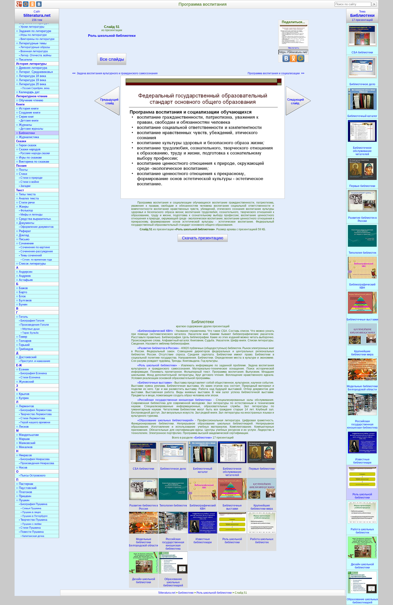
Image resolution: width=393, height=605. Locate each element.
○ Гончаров (23, 340)
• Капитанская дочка (32, 536)
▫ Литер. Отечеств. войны (35, 55)
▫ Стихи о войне (29, 181)
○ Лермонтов (25, 406)
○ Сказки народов (28, 149)
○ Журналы (24, 124)
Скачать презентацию (202, 238)
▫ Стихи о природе (31, 177)
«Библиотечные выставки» (154, 382)
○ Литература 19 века (31, 80)
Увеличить (293, 48)
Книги (20, 104)
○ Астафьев (24, 280)
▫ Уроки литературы (31, 26)
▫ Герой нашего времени (34, 422)
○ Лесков (22, 426)
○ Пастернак (24, 484)
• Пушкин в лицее (31, 512)
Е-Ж (19, 365)
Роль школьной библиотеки (112, 35)
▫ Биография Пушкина (33, 504)
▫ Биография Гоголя (31, 320)
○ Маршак (23, 439)
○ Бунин (21, 304)
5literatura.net (166, 592)
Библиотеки (186, 592)
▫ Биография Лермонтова (35, 410)
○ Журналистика (27, 137)
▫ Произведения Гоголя (34, 324)
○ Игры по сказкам (29, 157)
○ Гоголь (22, 316)
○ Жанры (22, 206)
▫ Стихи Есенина (29, 377)
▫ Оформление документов (36, 226)
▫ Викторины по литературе (37, 39)
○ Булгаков (24, 300)
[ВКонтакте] (39, 4)
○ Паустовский (26, 488)
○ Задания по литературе (33, 31)
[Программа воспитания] (203, 137)
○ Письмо (22, 239)
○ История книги (27, 108)
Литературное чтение (31, 96)
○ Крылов (22, 394)
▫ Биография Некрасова (34, 459)
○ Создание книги (28, 112)
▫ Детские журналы (31, 128)
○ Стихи (21, 174)
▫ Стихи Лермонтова (32, 418)
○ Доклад (22, 235)
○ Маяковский (25, 443)
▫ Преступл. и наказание (34, 361)
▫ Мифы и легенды (31, 214)
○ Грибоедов (24, 349)
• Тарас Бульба (29, 332)
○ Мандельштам (27, 434)
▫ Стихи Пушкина (30, 527)
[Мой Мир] (25, 4)
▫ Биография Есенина (33, 373)
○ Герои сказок (26, 145)
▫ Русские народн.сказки (34, 153)
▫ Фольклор (26, 210)
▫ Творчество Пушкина (33, 519)
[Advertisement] (202, 43)
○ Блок (21, 296)
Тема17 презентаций (362, 16)
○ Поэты (22, 169)
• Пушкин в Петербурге (34, 516)
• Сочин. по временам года (36, 259)
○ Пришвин (23, 496)
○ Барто (21, 292)
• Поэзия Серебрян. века (35, 88)
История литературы (31, 63)
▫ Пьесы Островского (32, 475)
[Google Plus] (19, 4)
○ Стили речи (25, 202)
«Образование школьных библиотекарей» (165, 420)
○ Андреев (23, 276)
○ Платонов (24, 492)
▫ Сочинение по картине (34, 247)
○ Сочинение (25, 243)
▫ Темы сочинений (30, 255)
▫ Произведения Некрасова (36, 463)
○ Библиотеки (25, 133)
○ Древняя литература (31, 67)
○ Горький (23, 345)
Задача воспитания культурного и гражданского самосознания (115, 73)
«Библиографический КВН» (155, 330)
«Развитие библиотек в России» (158, 348)
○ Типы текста (25, 194)
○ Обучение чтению (29, 100)
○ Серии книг (25, 116)
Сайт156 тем (36, 16)
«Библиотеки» (203, 437)
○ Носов (21, 467)
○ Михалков (24, 447)
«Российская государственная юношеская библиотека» (174, 400)
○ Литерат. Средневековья (34, 72)
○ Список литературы (31, 263)
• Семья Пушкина (31, 508)
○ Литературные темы (31, 43)
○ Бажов (22, 288)
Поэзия (21, 165)
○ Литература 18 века (31, 76)
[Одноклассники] (32, 4)
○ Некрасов (24, 455)
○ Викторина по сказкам (32, 161)
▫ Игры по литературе (33, 35)
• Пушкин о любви (31, 524)
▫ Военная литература (33, 51)
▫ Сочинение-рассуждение (36, 251)
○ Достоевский (26, 357)
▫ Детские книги (28, 120)
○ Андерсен (24, 271)
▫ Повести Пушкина (31, 531)
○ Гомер (21, 336)
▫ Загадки (24, 186)
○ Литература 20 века (31, 84)
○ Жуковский (25, 381)
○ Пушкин (22, 500)
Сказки (21, 141)
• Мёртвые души (30, 328)
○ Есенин (22, 369)
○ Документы (25, 223)
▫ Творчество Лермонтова (35, 414)
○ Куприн (22, 398)
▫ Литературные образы (34, 47)
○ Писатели (24, 59)
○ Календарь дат (28, 92)
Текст (20, 190)
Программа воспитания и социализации (276, 73)
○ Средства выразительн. (34, 219)
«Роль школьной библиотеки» (157, 365)
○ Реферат (23, 231)
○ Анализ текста (27, 198)
